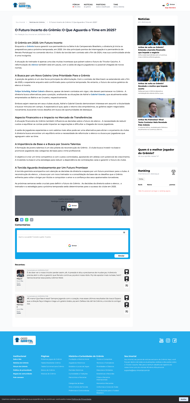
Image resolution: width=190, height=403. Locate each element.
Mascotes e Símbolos (105, 370)
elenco (34, 65)
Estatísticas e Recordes (105, 374)
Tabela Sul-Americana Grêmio (52, 366)
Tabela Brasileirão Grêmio (51, 363)
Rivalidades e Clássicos (105, 366)
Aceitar (183, 399)
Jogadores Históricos (77, 363)
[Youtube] (161, 340)
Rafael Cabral (37, 91)
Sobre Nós (17, 359)
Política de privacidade (22, 370)
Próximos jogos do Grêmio (51, 359)
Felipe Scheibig (22, 91)
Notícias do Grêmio (20, 363)
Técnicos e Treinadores (105, 363)
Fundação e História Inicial (79, 359)
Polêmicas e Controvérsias (79, 391)
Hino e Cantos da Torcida (78, 387)
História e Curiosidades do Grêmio (86, 356)
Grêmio (30, 46)
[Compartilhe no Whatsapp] (26, 220)
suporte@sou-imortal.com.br (137, 370)
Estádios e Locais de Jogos (79, 366)
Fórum (76, 6)
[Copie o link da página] (31, 220)
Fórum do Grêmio (20, 366)
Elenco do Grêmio (48, 370)
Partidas (103, 6)
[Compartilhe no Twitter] (17, 220)
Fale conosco (18, 377)
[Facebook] (174, 340)
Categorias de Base (76, 383)
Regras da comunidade (22, 374)
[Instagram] (168, 340)
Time (118, 6)
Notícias (88, 6)
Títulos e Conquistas (104, 359)
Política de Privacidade (81, 399)
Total (141, 179)
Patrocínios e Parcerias (77, 377)
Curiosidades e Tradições (78, 374)
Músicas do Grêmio (48, 374)
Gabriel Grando (98, 94)
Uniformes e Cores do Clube (107, 387)
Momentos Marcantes (105, 383)
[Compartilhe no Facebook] (22, 220)
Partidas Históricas (76, 370)
